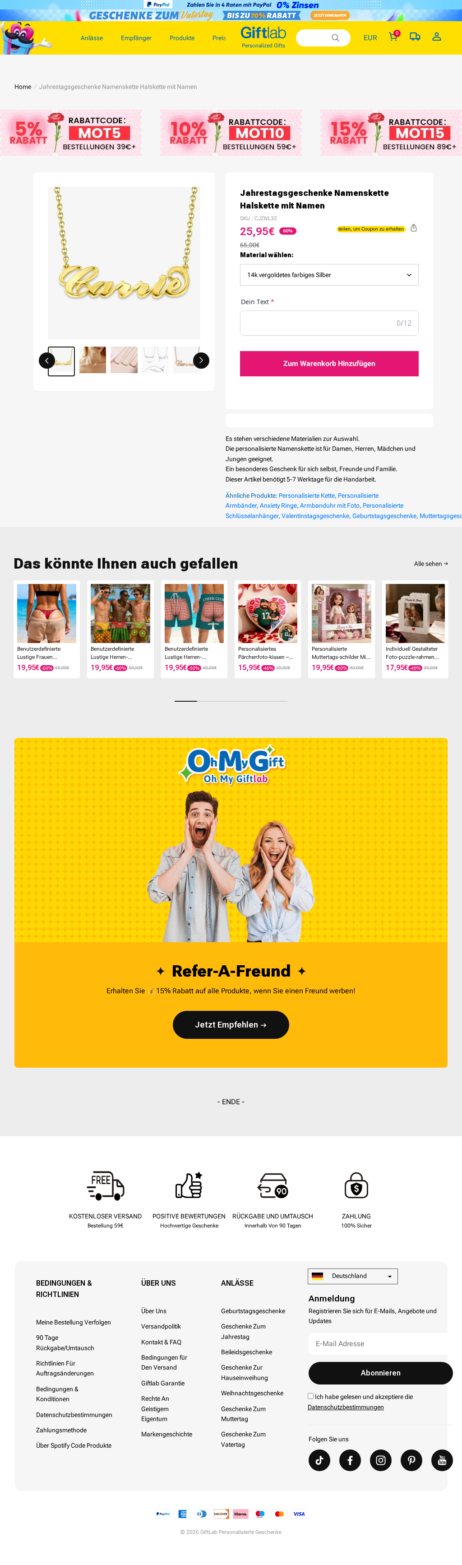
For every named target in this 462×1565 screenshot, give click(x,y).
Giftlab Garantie (163, 1383)
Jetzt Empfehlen (226, 1024)
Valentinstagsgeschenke (315, 515)
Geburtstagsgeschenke (384, 515)
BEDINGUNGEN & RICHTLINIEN (64, 1289)
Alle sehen (428, 563)
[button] (47, 360)
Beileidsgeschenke (246, 1352)
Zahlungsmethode (61, 1430)
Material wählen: (267, 255)
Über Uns (158, 1283)
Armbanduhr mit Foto (330, 505)
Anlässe (237, 1283)
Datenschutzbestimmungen (74, 1414)
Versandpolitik (161, 1326)
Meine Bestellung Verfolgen (73, 1322)
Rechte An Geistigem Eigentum (155, 1408)
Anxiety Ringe (278, 505)
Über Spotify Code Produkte (73, 1445)
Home (22, 86)
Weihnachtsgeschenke (252, 1393)
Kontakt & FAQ (161, 1342)
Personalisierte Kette (307, 495)
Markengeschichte (166, 1434)
